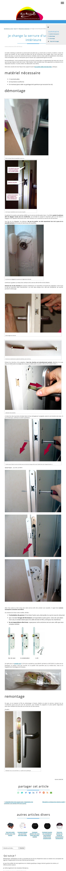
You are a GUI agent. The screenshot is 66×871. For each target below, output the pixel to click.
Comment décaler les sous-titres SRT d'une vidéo (22, 833)
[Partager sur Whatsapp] (18, 792)
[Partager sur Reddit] (43, 792)
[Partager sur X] (26, 792)
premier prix (17, 663)
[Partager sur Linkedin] (33, 792)
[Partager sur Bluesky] (29, 792)
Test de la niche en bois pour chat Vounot (10, 833)
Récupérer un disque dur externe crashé (53, 802)
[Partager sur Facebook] (36, 792)
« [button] (18, 802)
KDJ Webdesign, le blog (8, 28)
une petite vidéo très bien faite (43, 67)
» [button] (54, 802)
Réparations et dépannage (24, 28)
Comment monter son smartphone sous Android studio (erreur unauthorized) (47, 835)
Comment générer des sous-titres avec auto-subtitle (35, 834)
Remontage (51, 38)
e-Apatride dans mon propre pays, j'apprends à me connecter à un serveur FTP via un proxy (18, 802)
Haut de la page (54, 41)
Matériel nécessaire (53, 34)
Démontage (51, 36)
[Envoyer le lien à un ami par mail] (51, 792)
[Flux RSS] (47, 792)
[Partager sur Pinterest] (40, 792)
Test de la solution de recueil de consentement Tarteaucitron (59, 835)
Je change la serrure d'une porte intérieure (33, 38)
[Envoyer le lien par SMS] (22, 792)
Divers (15, 28)
